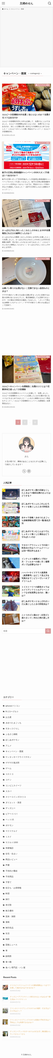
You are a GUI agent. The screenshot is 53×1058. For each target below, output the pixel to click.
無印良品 (9, 928)
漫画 (7, 922)
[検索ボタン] (49, 3)
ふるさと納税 (11, 734)
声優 (7, 865)
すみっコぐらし (12, 728)
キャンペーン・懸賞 (14, 751)
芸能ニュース (11, 945)
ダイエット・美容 (13, 803)
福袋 (7, 939)
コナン (8, 780)
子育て (8, 882)
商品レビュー (11, 859)
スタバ (8, 791)
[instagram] (29, 471)
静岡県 (8, 956)
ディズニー (10, 808)
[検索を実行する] (48, 631)
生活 (7, 933)
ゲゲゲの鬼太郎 (12, 763)
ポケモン (9, 825)
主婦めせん (26, 3)
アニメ (8, 746)
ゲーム (8, 768)
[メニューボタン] (3, 3)
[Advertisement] (26, 38)
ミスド (8, 837)
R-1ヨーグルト (12, 711)
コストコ (9, 774)
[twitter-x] (24, 471)
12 (35, 422)
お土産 (8, 717)
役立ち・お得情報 (13, 888)
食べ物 (8, 962)
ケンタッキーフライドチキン (18, 757)
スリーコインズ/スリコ (16, 797)
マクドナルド (11, 831)
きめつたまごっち (13, 723)
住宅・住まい (11, 854)
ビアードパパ (11, 814)
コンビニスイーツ (13, 785)
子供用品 (9, 877)
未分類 (8, 905)
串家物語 (9, 848)
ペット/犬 (10, 820)
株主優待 (9, 911)
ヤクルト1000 (12, 842)
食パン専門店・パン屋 (15, 968)
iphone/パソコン (13, 706)
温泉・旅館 (10, 916)
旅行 (7, 899)
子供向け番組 (11, 871)
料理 (7, 894)
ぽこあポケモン (12, 740)
